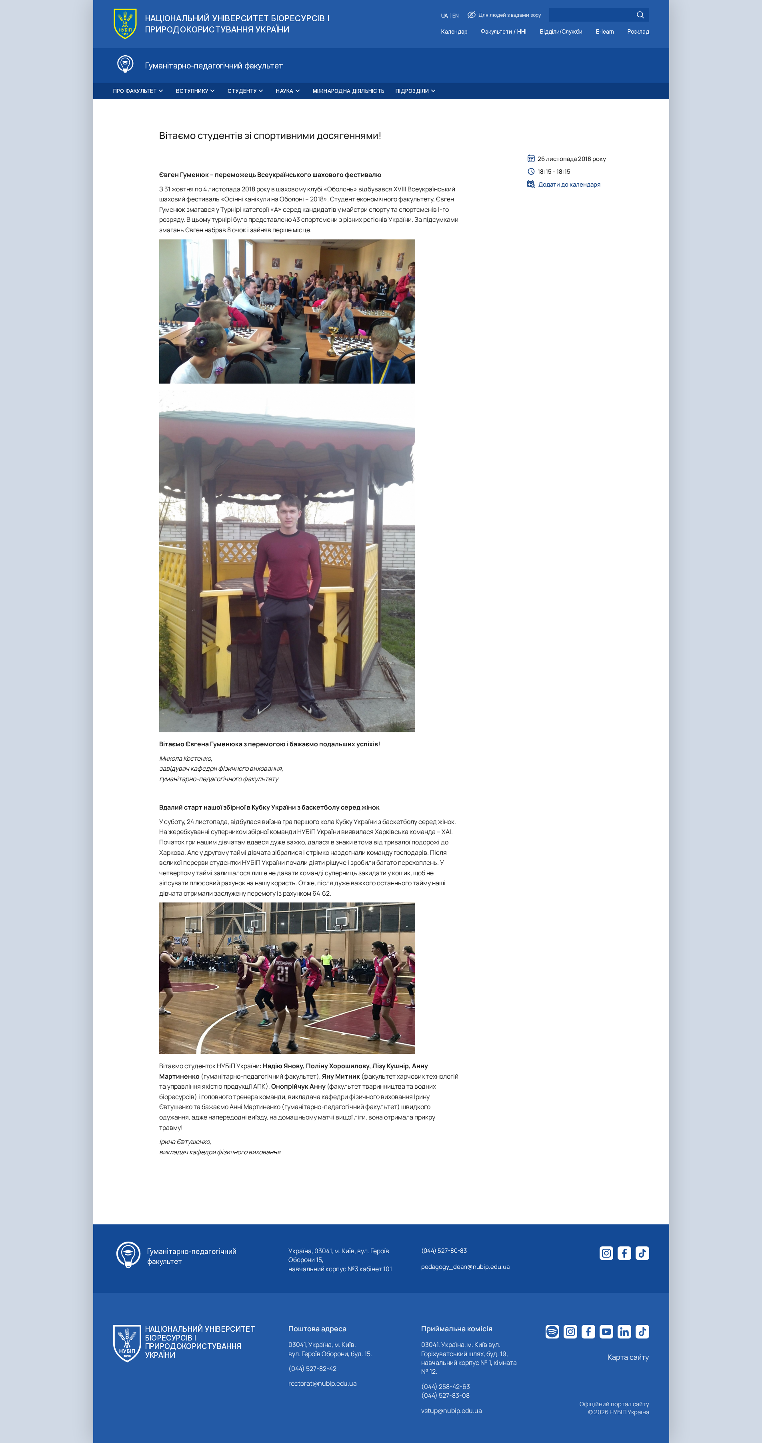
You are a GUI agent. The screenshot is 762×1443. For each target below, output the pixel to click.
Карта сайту (628, 1357)
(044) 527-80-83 (444, 1250)
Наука (284, 91)
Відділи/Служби (561, 32)
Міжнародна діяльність (348, 91)
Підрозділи (412, 91)
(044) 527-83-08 (445, 1395)
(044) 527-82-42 (312, 1368)
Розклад (638, 32)
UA (444, 15)
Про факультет (135, 91)
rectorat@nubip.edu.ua (322, 1383)
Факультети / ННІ (503, 32)
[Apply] (640, 15)
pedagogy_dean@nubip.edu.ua (465, 1266)
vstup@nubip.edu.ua (451, 1410)
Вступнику (192, 91)
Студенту (242, 91)
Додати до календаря (569, 184)
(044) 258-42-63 (445, 1386)
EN (455, 15)
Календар (454, 32)
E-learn (605, 32)
